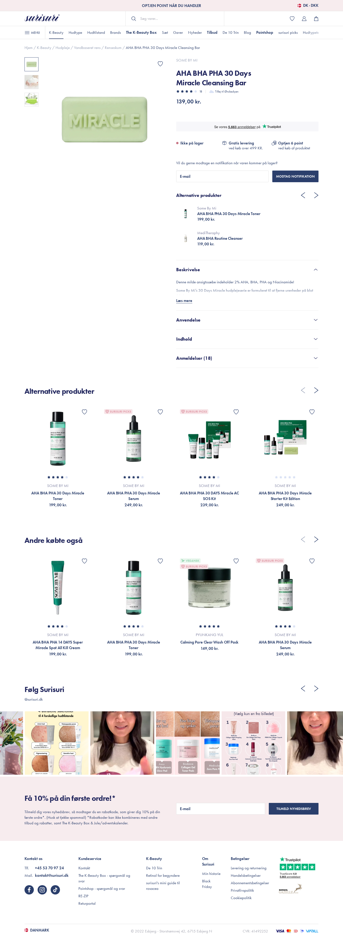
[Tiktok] (55, 889)
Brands (115, 32)
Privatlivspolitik (242, 890)
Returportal (87, 903)
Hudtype (75, 32)
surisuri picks (288, 32)
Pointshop (264, 32)
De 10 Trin (231, 32)
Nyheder (195, 32)
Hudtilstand (96, 32)
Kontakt (84, 867)
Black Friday (207, 883)
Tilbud (212, 32)
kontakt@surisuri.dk (52, 875)
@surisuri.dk (33, 699)
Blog (247, 32)
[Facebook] (29, 889)
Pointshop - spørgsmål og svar (101, 888)
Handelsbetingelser (246, 875)
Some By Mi (186, 60)
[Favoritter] (160, 63)
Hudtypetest (312, 32)
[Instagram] (42, 889)
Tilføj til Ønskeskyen (226, 91)
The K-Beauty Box (141, 32)
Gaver (178, 32)
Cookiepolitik (241, 897)
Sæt (165, 32)
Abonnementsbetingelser (250, 882)
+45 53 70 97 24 (49, 867)
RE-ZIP (83, 895)
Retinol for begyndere (163, 875)
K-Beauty (56, 32)
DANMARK (39, 930)
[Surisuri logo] (42, 18)
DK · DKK (310, 5)
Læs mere (184, 300)
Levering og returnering (248, 867)
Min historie (211, 873)
